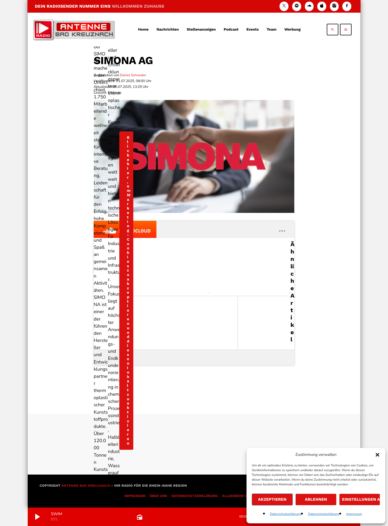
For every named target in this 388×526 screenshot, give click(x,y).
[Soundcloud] (309, 6)
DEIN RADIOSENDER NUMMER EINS (99, 6)
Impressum (354, 514)
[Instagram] (334, 6)
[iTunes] (321, 6)
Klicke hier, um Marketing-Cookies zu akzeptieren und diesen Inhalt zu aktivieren (128, 291)
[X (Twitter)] (284, 6)
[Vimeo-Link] (73, 29)
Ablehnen (316, 499)
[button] (377, 454)
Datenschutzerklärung (285, 514)
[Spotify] (296, 6)
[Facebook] (346, 6)
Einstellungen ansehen (361, 499)
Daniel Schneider (133, 75)
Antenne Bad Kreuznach (85, 486)
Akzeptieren (272, 499)
